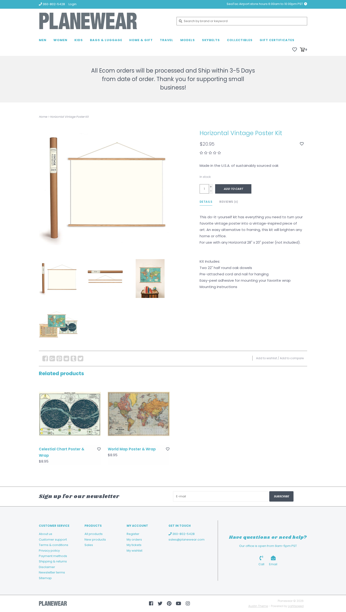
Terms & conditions (53, 545)
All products (93, 534)
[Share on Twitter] (80, 358)
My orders (134, 539)
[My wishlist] (294, 49)
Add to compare (292, 358)
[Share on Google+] (52, 358)
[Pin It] (59, 358)
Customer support (53, 539)
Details (206, 202)
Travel (166, 40)
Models (187, 40)
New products (95, 539)
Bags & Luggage (106, 40)
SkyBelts (211, 40)
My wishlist (134, 550)
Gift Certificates (277, 40)
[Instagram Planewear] (188, 603)
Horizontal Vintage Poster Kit (69, 117)
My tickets (134, 545)
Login (72, 4)
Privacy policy (49, 550)
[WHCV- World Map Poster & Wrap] (139, 414)
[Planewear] (104, 21)
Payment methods (53, 556)
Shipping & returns (53, 561)
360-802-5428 (183, 534)
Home (43, 117)
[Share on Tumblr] (73, 358)
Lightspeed (296, 606)
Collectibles (240, 40)
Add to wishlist (266, 358)
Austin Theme (258, 606)
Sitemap (45, 578)
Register (133, 534)
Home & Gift (141, 40)
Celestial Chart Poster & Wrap (61, 452)
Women (60, 40)
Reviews (228, 202)
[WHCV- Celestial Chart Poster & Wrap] (70, 414)
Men (42, 40)
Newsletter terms (52, 572)
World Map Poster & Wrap (132, 449)
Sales (88, 545)
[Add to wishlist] (302, 143)
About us (45, 534)
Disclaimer (47, 567)
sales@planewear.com (187, 539)
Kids (78, 40)
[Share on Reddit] (66, 358)
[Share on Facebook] (45, 358)
